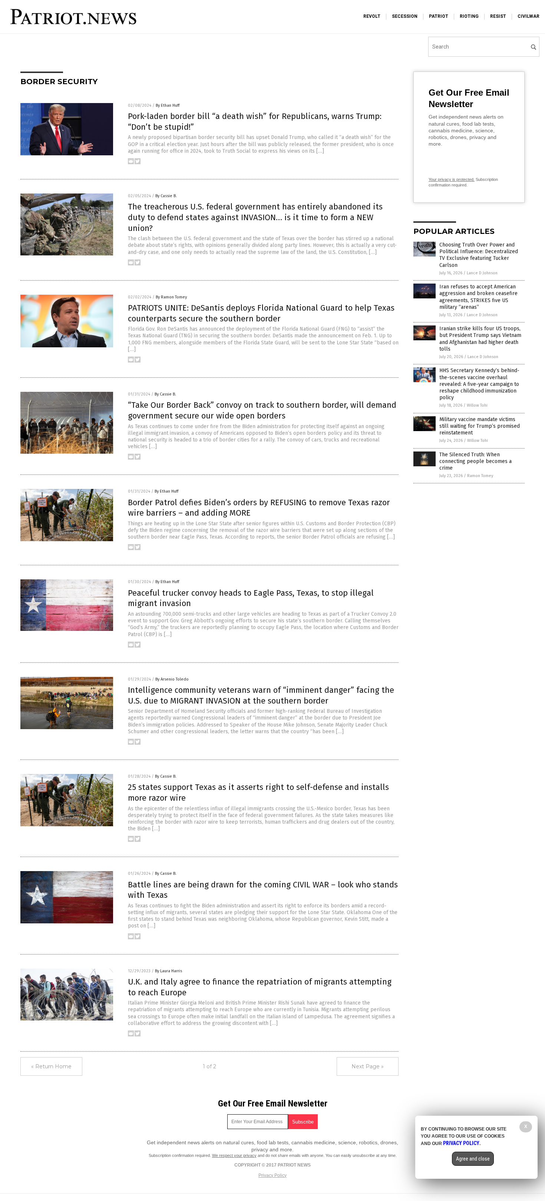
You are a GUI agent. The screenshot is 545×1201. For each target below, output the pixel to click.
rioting (469, 16)
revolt (371, 16)
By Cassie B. (166, 195)
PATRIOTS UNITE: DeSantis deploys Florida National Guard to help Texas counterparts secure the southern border (261, 313)
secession (404, 16)
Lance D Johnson (482, 273)
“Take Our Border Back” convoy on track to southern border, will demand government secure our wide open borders (262, 410)
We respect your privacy (234, 1155)
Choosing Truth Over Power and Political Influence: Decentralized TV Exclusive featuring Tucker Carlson (478, 255)
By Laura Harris (168, 971)
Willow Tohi (477, 405)
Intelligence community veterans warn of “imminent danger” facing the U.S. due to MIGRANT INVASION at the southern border (261, 695)
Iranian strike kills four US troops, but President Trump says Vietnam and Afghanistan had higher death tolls (480, 338)
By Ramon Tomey (171, 297)
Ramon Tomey (480, 475)
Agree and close (473, 1159)
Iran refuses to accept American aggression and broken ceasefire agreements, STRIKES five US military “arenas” (478, 297)
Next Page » (367, 1066)
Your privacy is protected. (452, 179)
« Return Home (51, 1066)
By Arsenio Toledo (172, 679)
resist (498, 16)
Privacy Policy (272, 1175)
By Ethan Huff (167, 105)
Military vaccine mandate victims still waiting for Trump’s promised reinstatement (479, 426)
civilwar (528, 16)
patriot (438, 16)
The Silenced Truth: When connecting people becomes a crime (475, 461)
